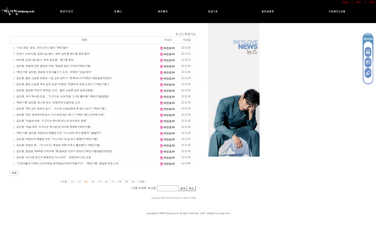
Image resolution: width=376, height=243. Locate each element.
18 (119, 181)
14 (92, 181)
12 (79, 181)
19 (126, 181)
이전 (64, 181)
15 (99, 181)
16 (106, 181)
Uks (193, 197)
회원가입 (190, 34)
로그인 (179, 34)
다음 (141, 181)
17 (112, 181)
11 (72, 181)
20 (133, 181)
